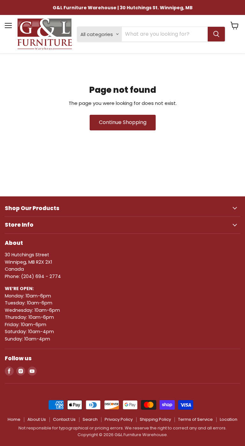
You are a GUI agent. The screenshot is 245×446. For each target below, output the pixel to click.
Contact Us (64, 419)
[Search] (216, 34)
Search (90, 419)
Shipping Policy (155, 419)
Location (228, 419)
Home (14, 419)
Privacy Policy (119, 419)
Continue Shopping (122, 122)
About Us (36, 419)
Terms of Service (195, 419)
